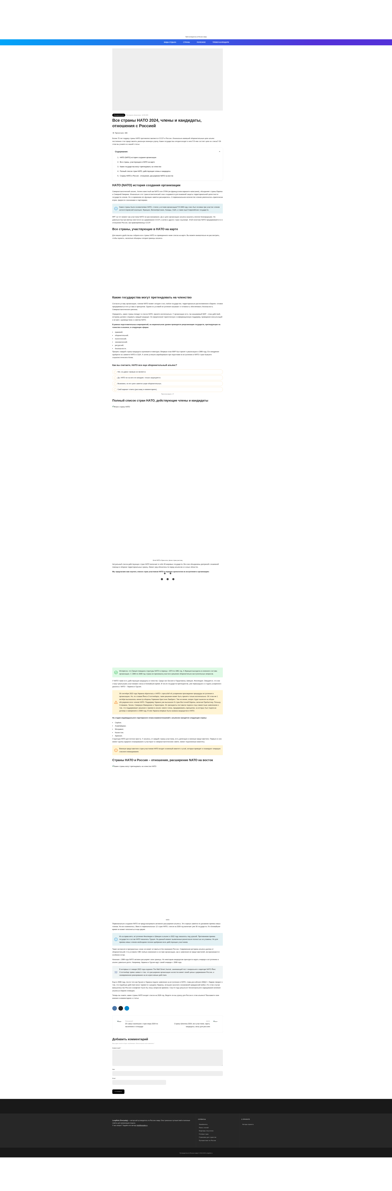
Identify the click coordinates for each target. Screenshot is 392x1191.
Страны (186, 42)
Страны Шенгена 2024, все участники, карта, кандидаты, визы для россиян (192, 1023)
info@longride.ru (142, 1125)
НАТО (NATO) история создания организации (138, 157)
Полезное (201, 42)
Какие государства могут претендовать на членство (140, 167)
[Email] (120, 1008)
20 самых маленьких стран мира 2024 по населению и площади (141, 1023)
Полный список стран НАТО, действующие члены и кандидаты (145, 171)
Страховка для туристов (207, 1137)
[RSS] (192, 1109)
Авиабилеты (203, 1124)
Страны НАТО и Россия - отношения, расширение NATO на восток (147, 176)
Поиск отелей (204, 1127)
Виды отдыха (170, 42)
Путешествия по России (207, 1140)
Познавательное (119, 115)
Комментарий (116, 1048)
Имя (113, 1069)
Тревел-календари (221, 42)
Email (113, 1078)
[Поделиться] (114, 1008)
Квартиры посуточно (206, 1131)
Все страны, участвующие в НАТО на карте (137, 162)
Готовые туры (204, 1134)
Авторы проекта (248, 1124)
